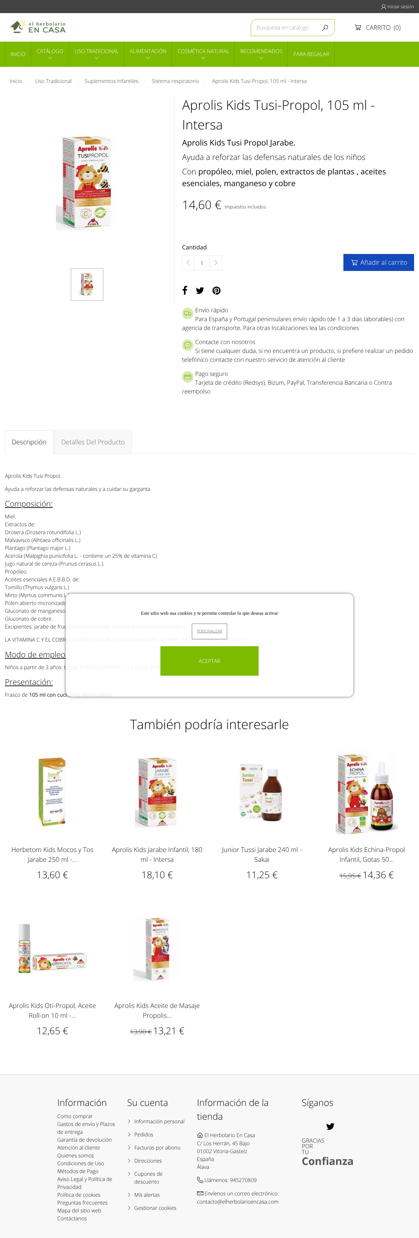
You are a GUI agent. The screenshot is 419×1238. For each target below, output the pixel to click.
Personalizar (209, 631)
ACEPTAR (209, 661)
